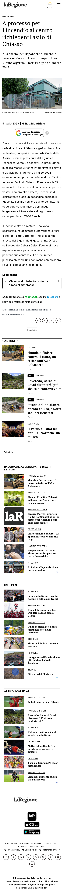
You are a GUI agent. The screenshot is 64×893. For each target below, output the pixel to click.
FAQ (55, 843)
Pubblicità (22, 846)
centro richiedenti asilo (30, 310)
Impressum (36, 843)
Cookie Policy (30, 850)
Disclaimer (24, 843)
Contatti (47, 843)
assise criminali (10, 310)
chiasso (47, 310)
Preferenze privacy (50, 850)
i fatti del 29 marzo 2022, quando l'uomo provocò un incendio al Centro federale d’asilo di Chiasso (31, 177)
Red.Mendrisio (35, 123)
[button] (6, 857)
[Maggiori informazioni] (47, 133)
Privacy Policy (13, 850)
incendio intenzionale (13, 314)
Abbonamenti (11, 843)
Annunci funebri (36, 846)
